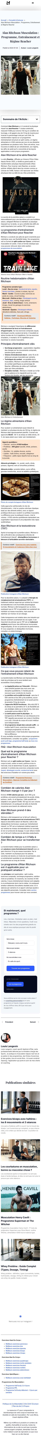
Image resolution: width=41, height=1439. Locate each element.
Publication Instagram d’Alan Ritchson (15, 594)
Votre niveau (10, 939)
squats (34, 289)
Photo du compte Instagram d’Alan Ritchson (17, 502)
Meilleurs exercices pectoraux (17, 1344)
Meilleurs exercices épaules (16, 1348)
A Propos (26, 1406)
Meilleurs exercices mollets (15, 1368)
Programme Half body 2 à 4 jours (18, 1386)
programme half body (20, 741)
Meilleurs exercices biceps (15, 1351)
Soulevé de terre (25, 289)
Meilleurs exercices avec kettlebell (18, 1378)
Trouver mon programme (20, 968)
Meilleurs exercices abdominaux (17, 1370)
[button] (32, 2)
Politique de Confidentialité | (13, 1404)
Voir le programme (15, 984)
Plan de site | (18, 1406)
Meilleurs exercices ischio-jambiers (18, 1363)
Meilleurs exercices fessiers (16, 1365)
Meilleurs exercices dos (14, 1346)
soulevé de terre (27, 770)
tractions (5, 300)
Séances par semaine (13, 948)
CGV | (30, 1404)
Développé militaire (25, 310)
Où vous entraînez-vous (14, 957)
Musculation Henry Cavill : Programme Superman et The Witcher (17, 1221)
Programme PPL (11, 1388)
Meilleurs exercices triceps (15, 1353)
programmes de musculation (11, 248)
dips (11, 300)
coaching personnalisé (14, 1001)
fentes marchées (8, 291)
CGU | (26, 1404)
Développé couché (30, 298)
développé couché (13, 770)
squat (4, 770)
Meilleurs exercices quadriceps (17, 1361)
